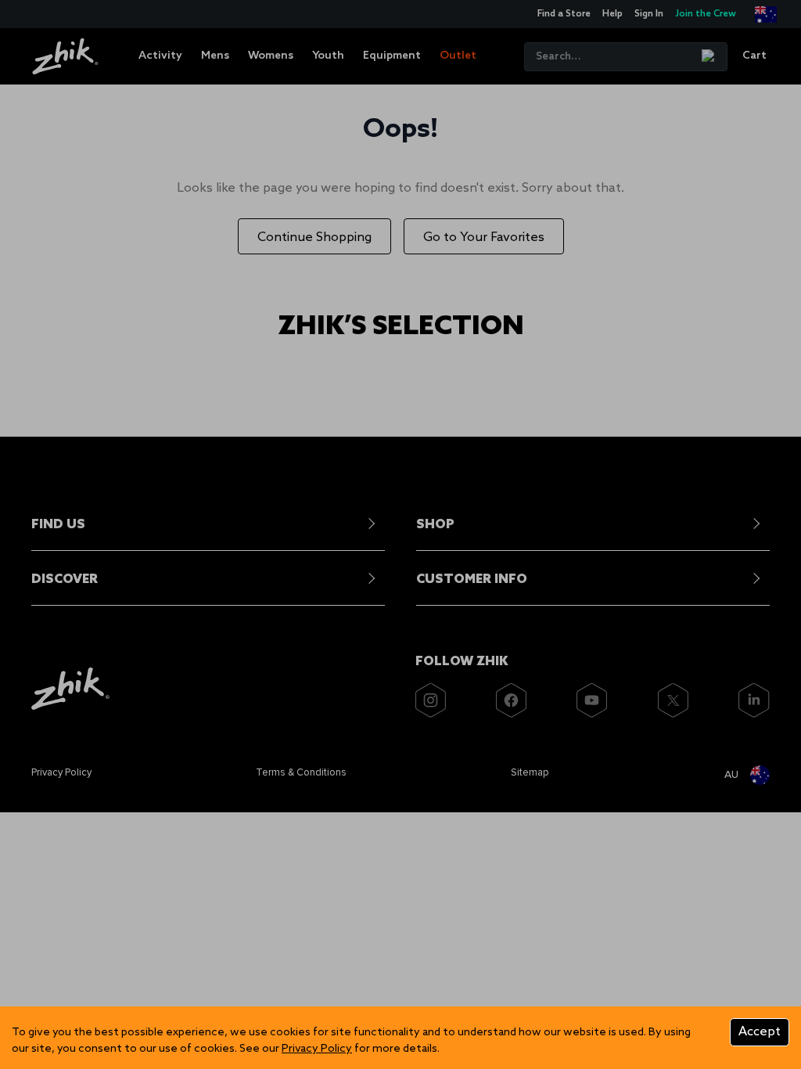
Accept (759, 1031)
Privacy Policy (317, 1049)
